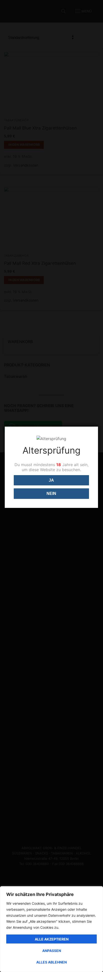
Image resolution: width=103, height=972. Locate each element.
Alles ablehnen (51, 962)
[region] (51, 929)
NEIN (51, 493)
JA (51, 480)
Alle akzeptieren (51, 939)
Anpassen (51, 950)
